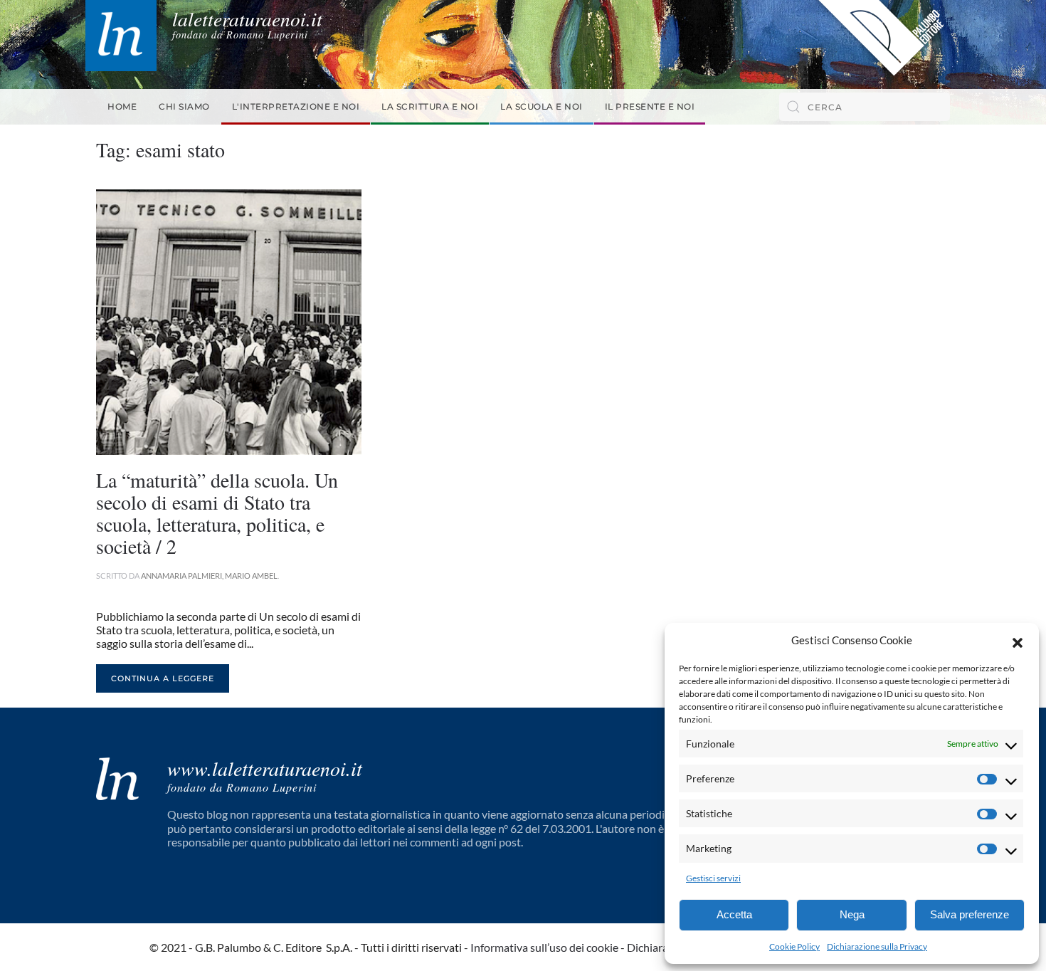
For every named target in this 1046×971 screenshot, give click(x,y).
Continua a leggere (162, 678)
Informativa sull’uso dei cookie (544, 947)
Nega (852, 914)
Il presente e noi (650, 106)
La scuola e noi (541, 106)
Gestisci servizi (713, 878)
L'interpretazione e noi (296, 106)
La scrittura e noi (429, 106)
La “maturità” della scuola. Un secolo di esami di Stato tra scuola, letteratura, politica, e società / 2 (217, 512)
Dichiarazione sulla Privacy (877, 946)
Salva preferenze (969, 914)
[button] (1017, 641)
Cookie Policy (794, 946)
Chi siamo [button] (184, 106)
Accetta (734, 914)
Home (122, 106)
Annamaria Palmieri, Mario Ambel (209, 575)
